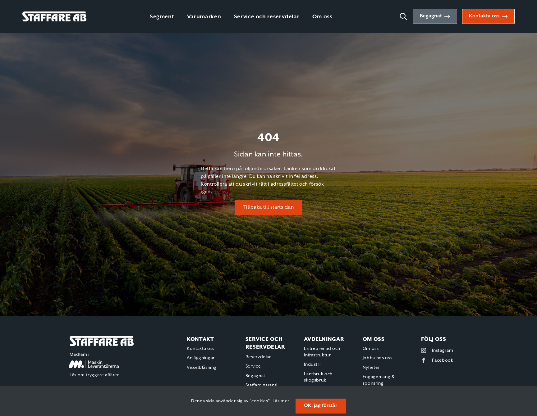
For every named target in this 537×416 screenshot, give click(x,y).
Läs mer (281, 401)
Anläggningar (201, 357)
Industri (312, 364)
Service (253, 366)
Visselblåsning (202, 367)
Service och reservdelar (267, 17)
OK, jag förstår (320, 406)
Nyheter (371, 367)
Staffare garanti (262, 385)
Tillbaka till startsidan (268, 207)
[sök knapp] (406, 16)
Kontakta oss (484, 16)
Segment (162, 17)
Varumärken (204, 17)
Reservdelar (258, 357)
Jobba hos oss (377, 357)
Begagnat (431, 16)
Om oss (322, 17)
